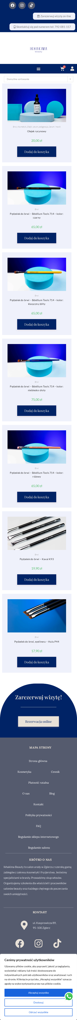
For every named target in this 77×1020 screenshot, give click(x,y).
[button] (38, 69)
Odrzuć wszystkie (38, 1012)
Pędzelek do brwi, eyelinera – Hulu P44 (36, 641)
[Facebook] (12, 5)
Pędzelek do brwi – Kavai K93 (37, 559)
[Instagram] (22, 5)
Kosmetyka (24, 771)
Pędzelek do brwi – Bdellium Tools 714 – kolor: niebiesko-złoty (36, 388)
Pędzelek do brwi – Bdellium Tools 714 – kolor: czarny (36, 215)
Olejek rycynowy (36, 131)
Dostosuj (38, 1002)
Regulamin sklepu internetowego (38, 837)
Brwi (15, 126)
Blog (52, 793)
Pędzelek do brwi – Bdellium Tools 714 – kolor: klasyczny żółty (36, 302)
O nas (26, 793)
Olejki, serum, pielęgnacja (37, 126)
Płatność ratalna (38, 782)
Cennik (55, 771)
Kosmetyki (22, 126)
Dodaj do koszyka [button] (36, 152)
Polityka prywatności (38, 815)
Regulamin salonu (39, 847)
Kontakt (38, 804)
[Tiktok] (31, 5)
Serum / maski (55, 126)
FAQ (38, 826)
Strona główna (38, 761)
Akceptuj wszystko (38, 992)
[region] (38, 987)
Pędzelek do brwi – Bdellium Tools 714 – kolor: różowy (36, 474)
